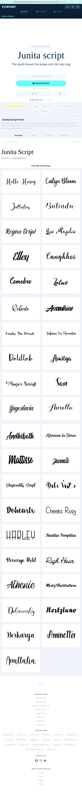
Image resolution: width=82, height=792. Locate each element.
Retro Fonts (46, 740)
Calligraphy (69, 106)
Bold (28, 106)
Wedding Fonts (10, 745)
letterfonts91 (73, 120)
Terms (41, 776)
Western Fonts (23, 745)
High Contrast (47, 106)
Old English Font (70, 745)
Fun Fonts (57, 740)
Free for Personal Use (15, 106)
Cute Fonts (9, 740)
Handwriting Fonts (72, 735)
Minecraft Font (41, 702)
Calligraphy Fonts (8, 735)
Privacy (41, 773)
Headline (45, 111)
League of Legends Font (41, 706)
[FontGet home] (8, 7)
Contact (41, 780)
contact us (62, 2)
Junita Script (45, 123)
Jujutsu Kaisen (41, 713)
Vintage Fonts (34, 740)
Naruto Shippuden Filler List (34, 749)
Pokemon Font (41, 709)
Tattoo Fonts (59, 735)
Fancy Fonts (47, 735)
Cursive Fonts (22, 735)
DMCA (41, 784)
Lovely (35, 111)
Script (36, 106)
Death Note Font (41, 698)
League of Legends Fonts (40, 745)
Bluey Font (41, 717)
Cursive (59, 106)
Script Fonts (35, 735)
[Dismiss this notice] (80, 1)
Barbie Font (41, 721)
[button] (72, 7)
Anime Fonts (57, 745)
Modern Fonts (21, 740)
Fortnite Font (41, 725)
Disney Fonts (51, 749)
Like (35, 94)
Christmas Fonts (70, 740)
